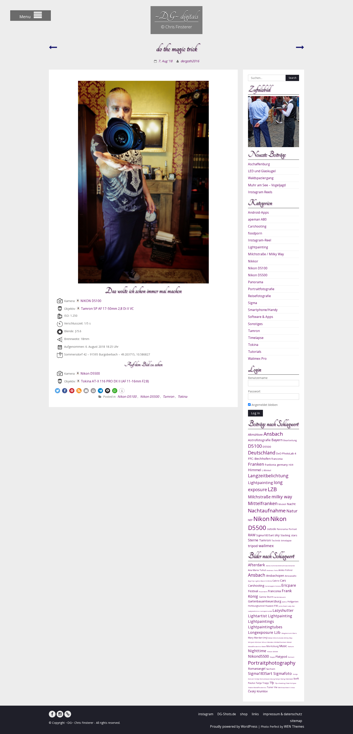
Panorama (255, 282)
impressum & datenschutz (282, 714)
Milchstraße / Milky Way (266, 254)
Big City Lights (254, 581)
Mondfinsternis (254, 646)
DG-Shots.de (226, 714)
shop (244, 714)
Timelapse (256, 338)
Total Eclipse (291, 683)
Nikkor (253, 261)
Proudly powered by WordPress (233, 726)
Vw (276, 687)
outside (271, 529)
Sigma (252, 303)
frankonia (270, 464)
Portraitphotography (271, 662)
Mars (294, 633)
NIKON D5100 (90, 301)
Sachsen (270, 668)
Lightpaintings (261, 621)
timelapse (286, 540)
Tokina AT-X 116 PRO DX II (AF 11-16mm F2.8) (115, 381)
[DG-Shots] (67, 714)
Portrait (293, 529)
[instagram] (60, 714)
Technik (276, 540)
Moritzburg (272, 646)
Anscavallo (290, 575)
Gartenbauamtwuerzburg (265, 601)
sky (277, 535)
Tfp (272, 683)
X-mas (292, 687)
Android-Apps (258, 212)
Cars (283, 580)
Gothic (284, 602)
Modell (282, 504)
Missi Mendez (268, 642)
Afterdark (257, 564)
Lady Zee (291, 606)
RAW (251, 535)
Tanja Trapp (262, 682)
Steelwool (289, 679)
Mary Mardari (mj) (258, 637)
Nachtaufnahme (267, 510)
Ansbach (273, 433)
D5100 (255, 446)
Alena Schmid (272, 565)
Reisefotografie (259, 296)
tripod (253, 545)
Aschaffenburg (259, 164)
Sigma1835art (265, 535)
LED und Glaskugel (262, 171)
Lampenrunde (266, 611)
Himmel (254, 469)
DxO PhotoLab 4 (286, 453)
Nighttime (257, 650)
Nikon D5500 (90, 373)
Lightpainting (258, 247)
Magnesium (287, 633)
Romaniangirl (257, 669)
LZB (272, 489)
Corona (278, 586)
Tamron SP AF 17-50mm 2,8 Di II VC (107, 308)
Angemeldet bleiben (264, 405)
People (272, 657)
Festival (253, 591)
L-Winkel (266, 470)
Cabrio (276, 580)
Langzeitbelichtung (268, 476)
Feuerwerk (263, 591)
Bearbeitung (290, 440)
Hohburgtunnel (256, 605)
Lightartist (258, 615)
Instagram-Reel (259, 240)
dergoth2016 (190, 61)
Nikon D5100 (126, 396)
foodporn (255, 233)
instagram (205, 714)
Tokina (182, 396)
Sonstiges (255, 324)
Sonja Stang (280, 679)
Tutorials (254, 352)
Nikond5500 (259, 656)
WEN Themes (294, 726)
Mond (289, 642)
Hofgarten (292, 601)
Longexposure (261, 632)
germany (282, 464)
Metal (270, 638)
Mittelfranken (263, 503)
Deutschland (261, 453)
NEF (250, 520)
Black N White (266, 581)
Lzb (278, 632)
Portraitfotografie (261, 289)
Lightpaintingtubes (265, 626)
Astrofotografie (259, 440)
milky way (281, 497)
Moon (263, 646)
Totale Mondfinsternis (257, 687)
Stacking (285, 535)
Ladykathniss (254, 611)
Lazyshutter (283, 610)
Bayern (277, 440)
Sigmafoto (283, 673)
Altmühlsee (255, 434)
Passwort (254, 391)
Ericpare (288, 585)
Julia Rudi (283, 606)
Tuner (270, 687)
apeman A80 (257, 219)
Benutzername (258, 378)
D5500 (267, 447)
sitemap (296, 721)
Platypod (281, 656)
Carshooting (257, 226)
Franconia (275, 591)
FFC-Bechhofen (259, 458)
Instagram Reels (260, 192)
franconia (277, 458)
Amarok (291, 565)
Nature (291, 646)
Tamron (168, 396)
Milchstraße (259, 497)
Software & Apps (260, 317)
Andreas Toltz (272, 570)
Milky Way (288, 638)
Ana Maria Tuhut (257, 570)
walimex (266, 545)
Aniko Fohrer (285, 570)
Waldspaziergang (261, 178)
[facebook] (52, 714)
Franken (256, 464)
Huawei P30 (272, 605)
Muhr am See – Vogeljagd (267, 185)
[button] (57, 390)
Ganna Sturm (266, 596)
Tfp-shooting (280, 683)
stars (294, 535)
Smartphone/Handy (263, 310)
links (255, 714)
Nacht (291, 504)
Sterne (253, 540)
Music (283, 646)
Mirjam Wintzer (255, 642)
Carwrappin (270, 586)
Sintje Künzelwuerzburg (264, 679)
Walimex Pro (257, 358)
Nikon (261, 519)
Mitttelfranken (280, 642)
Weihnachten (283, 687)
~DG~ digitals (176, 16)
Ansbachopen (275, 575)
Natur (291, 511)
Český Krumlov (258, 691)
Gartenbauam (280, 597)
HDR (291, 464)
